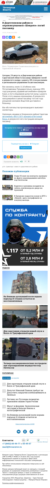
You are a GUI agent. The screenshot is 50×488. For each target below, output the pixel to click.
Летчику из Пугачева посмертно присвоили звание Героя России (23, 400)
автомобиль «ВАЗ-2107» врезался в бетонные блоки (22, 117)
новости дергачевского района (25, 166)
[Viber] (14, 157)
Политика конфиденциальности (13, 483)
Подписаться (26, 134)
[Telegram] (7, 37)
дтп (3, 166)
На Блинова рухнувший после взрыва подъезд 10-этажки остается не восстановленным (25, 417)
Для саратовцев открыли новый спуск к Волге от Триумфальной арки (26, 385)
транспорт (10, 166)
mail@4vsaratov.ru (12, 447)
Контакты (7, 440)
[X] (11, 157)
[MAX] (3, 37)
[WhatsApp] (18, 157)
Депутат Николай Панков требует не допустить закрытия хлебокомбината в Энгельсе (26, 392)
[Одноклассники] (13, 37)
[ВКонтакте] (10, 37)
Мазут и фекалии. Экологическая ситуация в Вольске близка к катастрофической (23, 408)
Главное (6, 268)
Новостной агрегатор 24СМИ (25, 424)
